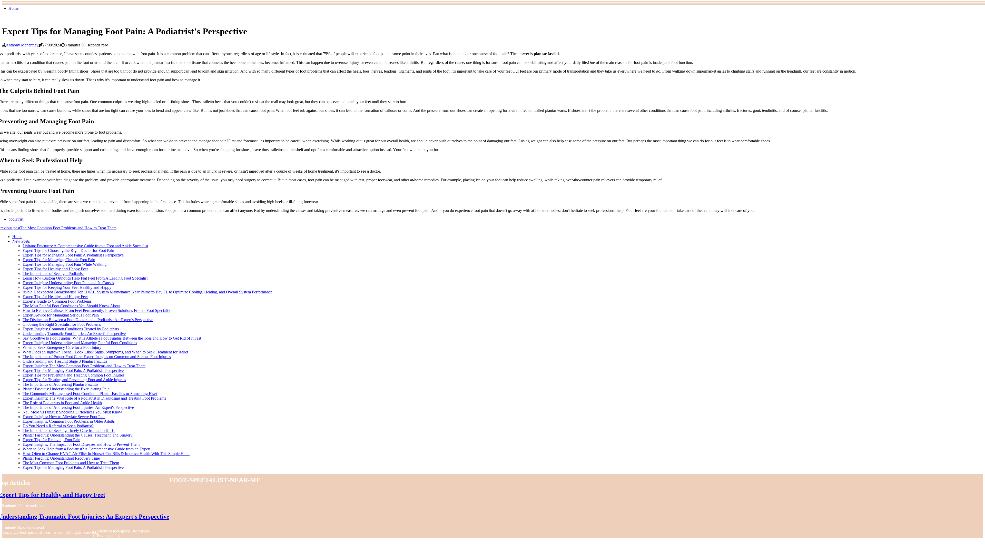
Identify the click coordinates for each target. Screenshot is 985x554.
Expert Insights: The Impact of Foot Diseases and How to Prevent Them (81, 444)
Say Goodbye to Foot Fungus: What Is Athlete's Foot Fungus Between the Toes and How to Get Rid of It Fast (112, 338)
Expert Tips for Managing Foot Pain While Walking (64, 264)
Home (13, 8)
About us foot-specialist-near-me (123, 531)
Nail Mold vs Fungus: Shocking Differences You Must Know (72, 412)
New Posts (21, 241)
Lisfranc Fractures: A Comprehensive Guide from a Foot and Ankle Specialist (85, 246)
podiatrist (15, 219)
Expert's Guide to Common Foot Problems (57, 301)
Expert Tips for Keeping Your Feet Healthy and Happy (67, 287)
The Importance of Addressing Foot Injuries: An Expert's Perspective (78, 407)
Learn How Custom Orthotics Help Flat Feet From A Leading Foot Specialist (85, 278)
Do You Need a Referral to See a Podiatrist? (58, 426)
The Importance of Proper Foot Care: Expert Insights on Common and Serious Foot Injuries (97, 356)
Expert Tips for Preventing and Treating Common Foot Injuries (73, 375)
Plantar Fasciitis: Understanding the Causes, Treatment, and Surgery (77, 435)
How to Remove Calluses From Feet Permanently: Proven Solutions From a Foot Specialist (96, 310)
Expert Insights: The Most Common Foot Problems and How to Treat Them (84, 366)
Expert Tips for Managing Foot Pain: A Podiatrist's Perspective (73, 255)
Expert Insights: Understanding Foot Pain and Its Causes (68, 283)
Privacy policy (108, 535)
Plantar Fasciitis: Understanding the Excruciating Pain (66, 389)
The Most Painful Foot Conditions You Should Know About (71, 306)
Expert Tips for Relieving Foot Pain (51, 440)
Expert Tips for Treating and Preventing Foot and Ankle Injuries (74, 380)
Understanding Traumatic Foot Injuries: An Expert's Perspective (74, 333)
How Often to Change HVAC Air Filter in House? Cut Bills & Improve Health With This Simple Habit (106, 453)
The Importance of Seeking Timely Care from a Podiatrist (69, 430)
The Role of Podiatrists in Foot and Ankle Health (62, 403)
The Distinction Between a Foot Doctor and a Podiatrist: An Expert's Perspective (88, 320)
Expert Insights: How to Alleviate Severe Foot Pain (64, 416)
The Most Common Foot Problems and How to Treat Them (71, 463)
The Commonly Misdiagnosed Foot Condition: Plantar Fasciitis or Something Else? (90, 393)
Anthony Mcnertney (22, 45)
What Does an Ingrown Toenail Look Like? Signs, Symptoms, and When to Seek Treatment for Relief (105, 352)
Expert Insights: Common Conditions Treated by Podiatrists (71, 329)
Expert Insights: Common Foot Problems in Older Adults (69, 421)
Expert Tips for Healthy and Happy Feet (55, 269)
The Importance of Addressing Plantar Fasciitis (60, 384)
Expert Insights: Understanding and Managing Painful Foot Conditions (80, 343)
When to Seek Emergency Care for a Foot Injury (62, 347)
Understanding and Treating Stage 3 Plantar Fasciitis (65, 361)
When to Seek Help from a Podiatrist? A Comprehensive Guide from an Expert (86, 449)
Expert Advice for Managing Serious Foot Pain (61, 315)
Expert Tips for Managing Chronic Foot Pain (59, 260)
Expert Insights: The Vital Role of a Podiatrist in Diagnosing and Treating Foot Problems (94, 398)
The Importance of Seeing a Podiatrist (53, 273)
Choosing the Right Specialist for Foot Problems (62, 324)
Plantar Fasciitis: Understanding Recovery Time (61, 458)
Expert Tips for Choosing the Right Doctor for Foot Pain (68, 250)
